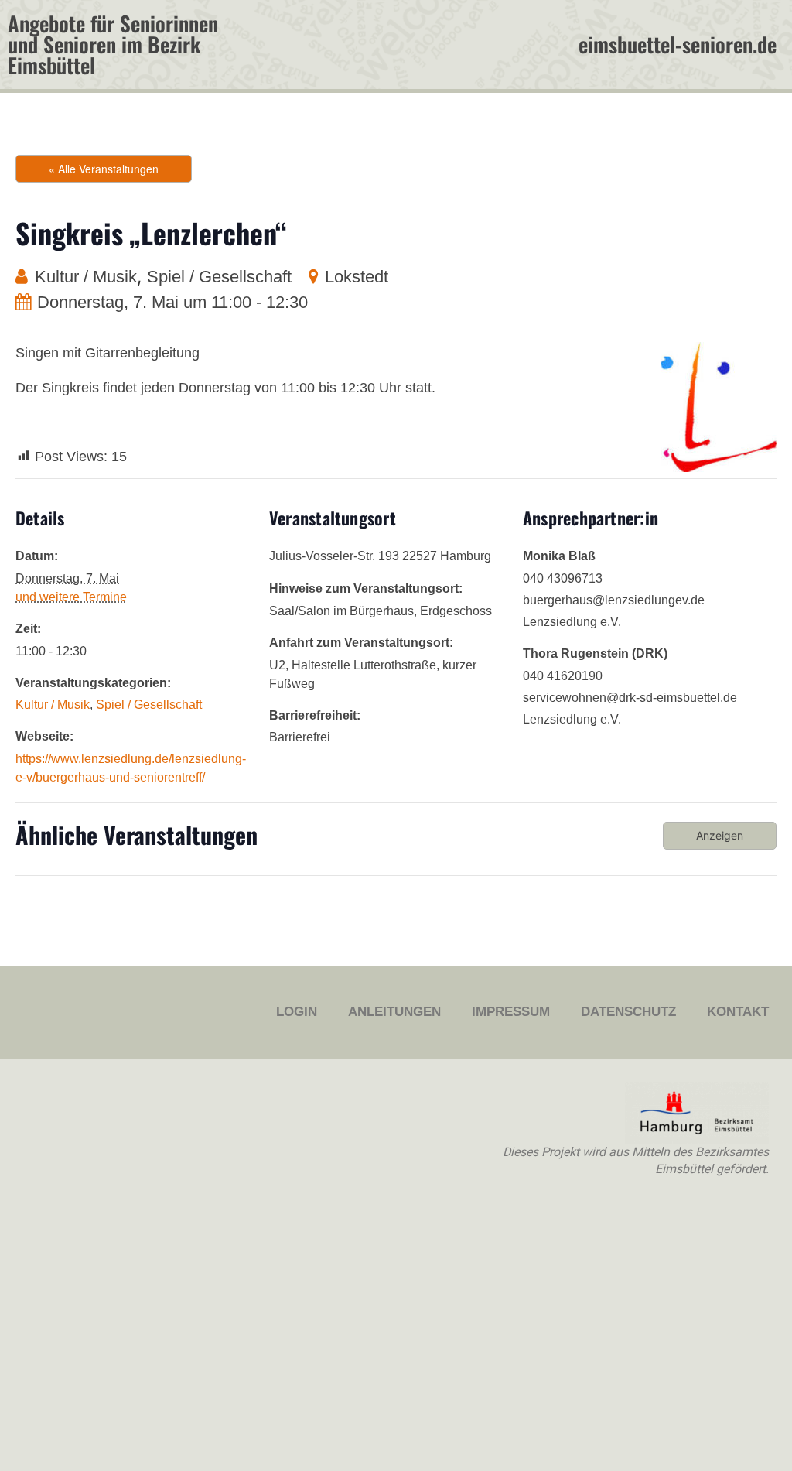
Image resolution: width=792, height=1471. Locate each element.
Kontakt (738, 1011)
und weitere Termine (71, 597)
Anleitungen (394, 1011)
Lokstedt (356, 276)
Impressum (511, 1011)
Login (296, 1011)
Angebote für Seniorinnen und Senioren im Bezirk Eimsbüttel (113, 44)
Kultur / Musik (86, 276)
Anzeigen (719, 835)
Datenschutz (628, 1011)
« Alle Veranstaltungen (104, 168)
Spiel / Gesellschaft (219, 276)
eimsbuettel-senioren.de (678, 44)
